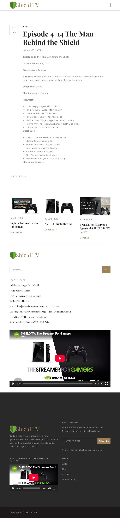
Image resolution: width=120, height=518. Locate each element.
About (65, 463)
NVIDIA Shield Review (58, 224)
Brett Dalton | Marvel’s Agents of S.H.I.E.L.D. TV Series (95, 228)
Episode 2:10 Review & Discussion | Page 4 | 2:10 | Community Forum (40, 311)
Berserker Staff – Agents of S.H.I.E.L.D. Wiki (29, 322)
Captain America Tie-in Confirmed (25, 296)
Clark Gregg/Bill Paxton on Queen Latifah (29, 317)
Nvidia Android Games (20, 290)
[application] (60, 358)
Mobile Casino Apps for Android (24, 285)
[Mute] (102, 383)
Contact (66, 474)
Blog (64, 469)
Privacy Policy (69, 479)
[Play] (13, 383)
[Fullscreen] (106, 383)
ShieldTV (27, 26)
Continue (14, 232)
